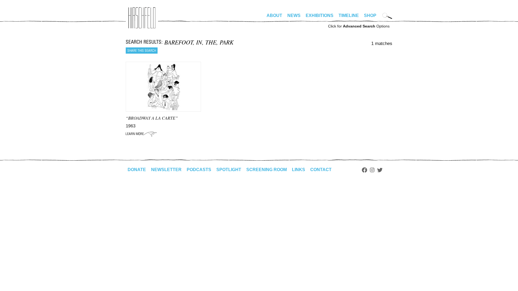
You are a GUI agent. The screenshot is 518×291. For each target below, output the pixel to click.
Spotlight (228, 169)
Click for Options (359, 26)
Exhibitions (319, 15)
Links (298, 169)
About (274, 15)
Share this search (142, 50)
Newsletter (166, 169)
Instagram (372, 170)
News (294, 15)
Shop (370, 15)
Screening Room (266, 169)
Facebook (364, 170)
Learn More (141, 134)
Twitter (380, 170)
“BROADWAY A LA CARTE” (152, 118)
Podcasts (199, 169)
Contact (321, 169)
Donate (137, 169)
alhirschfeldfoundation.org (142, 17)
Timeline (349, 15)
